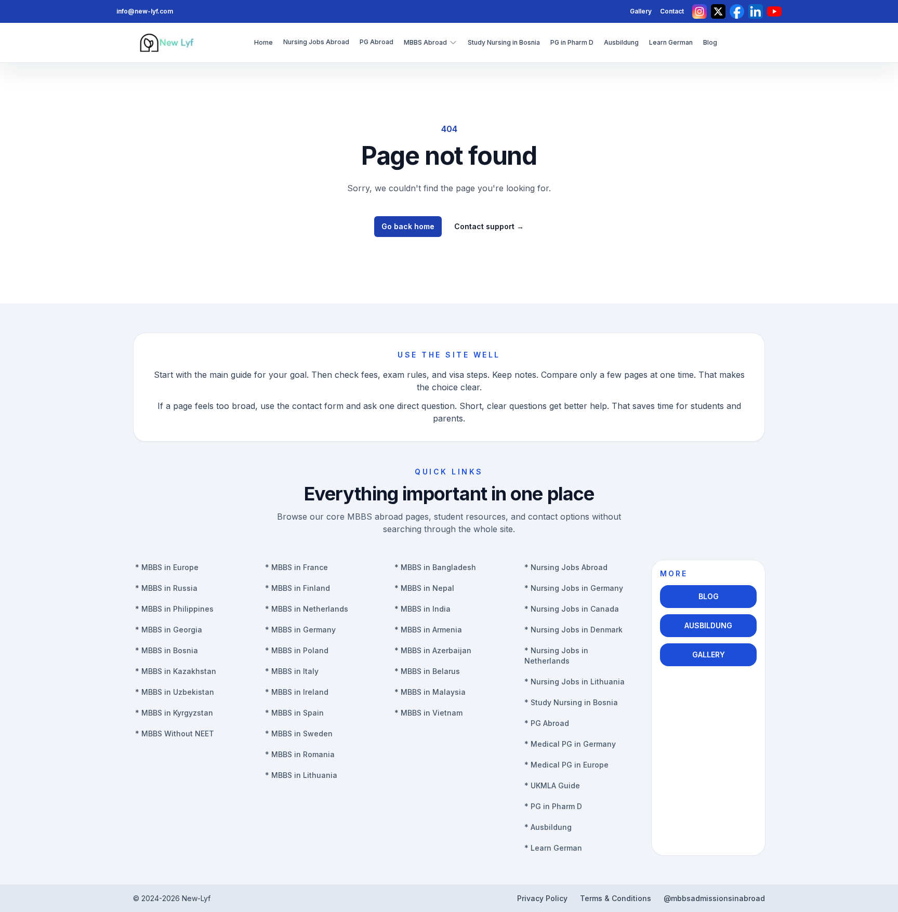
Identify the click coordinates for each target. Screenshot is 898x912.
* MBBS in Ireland (296, 692)
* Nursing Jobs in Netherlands (556, 655)
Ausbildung (621, 42)
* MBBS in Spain (294, 712)
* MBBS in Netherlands (306, 608)
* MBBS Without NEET (174, 733)
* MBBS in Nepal (424, 588)
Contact (672, 11)
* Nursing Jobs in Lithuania (574, 681)
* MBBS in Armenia (428, 629)
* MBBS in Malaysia (430, 692)
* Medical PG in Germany (570, 743)
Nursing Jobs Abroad (316, 42)
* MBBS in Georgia (168, 629)
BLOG (708, 596)
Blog (710, 42)
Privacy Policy (542, 898)
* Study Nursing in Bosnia (571, 702)
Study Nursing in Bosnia (504, 42)
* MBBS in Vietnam (428, 712)
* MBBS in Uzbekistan (174, 692)
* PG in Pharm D (553, 806)
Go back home (407, 226)
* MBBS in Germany (300, 629)
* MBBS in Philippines (174, 608)
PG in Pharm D (571, 42)
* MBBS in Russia (166, 588)
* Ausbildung (548, 827)
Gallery (641, 11)
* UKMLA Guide (552, 785)
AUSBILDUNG (708, 625)
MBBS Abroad (425, 42)
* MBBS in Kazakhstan (175, 671)
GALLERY (708, 654)
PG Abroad (376, 42)
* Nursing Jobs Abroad (566, 567)
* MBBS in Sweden (299, 733)
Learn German (671, 42)
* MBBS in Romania (300, 754)
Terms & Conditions (615, 898)
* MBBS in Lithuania (301, 775)
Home (263, 42)
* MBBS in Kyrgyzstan (174, 712)
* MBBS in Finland (297, 588)
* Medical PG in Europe (566, 764)
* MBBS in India (422, 608)
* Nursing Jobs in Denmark (573, 629)
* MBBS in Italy (292, 671)
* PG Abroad (546, 723)
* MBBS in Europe (167, 567)
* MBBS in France (296, 567)
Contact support (489, 226)
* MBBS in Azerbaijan (432, 650)
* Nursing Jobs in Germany (573, 588)
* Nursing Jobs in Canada (571, 608)
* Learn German (553, 847)
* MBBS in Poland (296, 650)
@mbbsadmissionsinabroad (714, 898)
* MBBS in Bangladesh (435, 567)
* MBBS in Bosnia (166, 650)
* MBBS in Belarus (427, 671)
